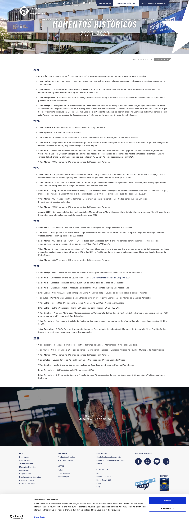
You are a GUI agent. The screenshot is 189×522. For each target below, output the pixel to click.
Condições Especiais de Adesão (108, 457)
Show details (39, 517)
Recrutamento (105, 3)
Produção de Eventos (66, 457)
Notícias (61, 470)
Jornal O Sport (63, 477)
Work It (99, 464)
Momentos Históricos (27, 467)
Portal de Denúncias (27, 484)
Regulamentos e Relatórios (30, 477)
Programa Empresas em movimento (110, 460)
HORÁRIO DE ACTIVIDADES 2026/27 (153, 3)
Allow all (167, 501)
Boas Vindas (24, 457)
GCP (98, 473)
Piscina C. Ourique (103, 477)
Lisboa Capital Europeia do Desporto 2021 (111, 278)
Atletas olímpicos (26, 464)
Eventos (62, 453)
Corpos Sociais (25, 474)
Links (98, 483)
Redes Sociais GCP (103, 480)
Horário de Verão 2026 (126, 3)
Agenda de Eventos (65, 460)
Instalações (24, 470)
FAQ (98, 487)
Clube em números (26, 480)
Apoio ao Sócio (25, 460)
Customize (166, 508)
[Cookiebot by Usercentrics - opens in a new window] (16, 517)
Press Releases (64, 473)
